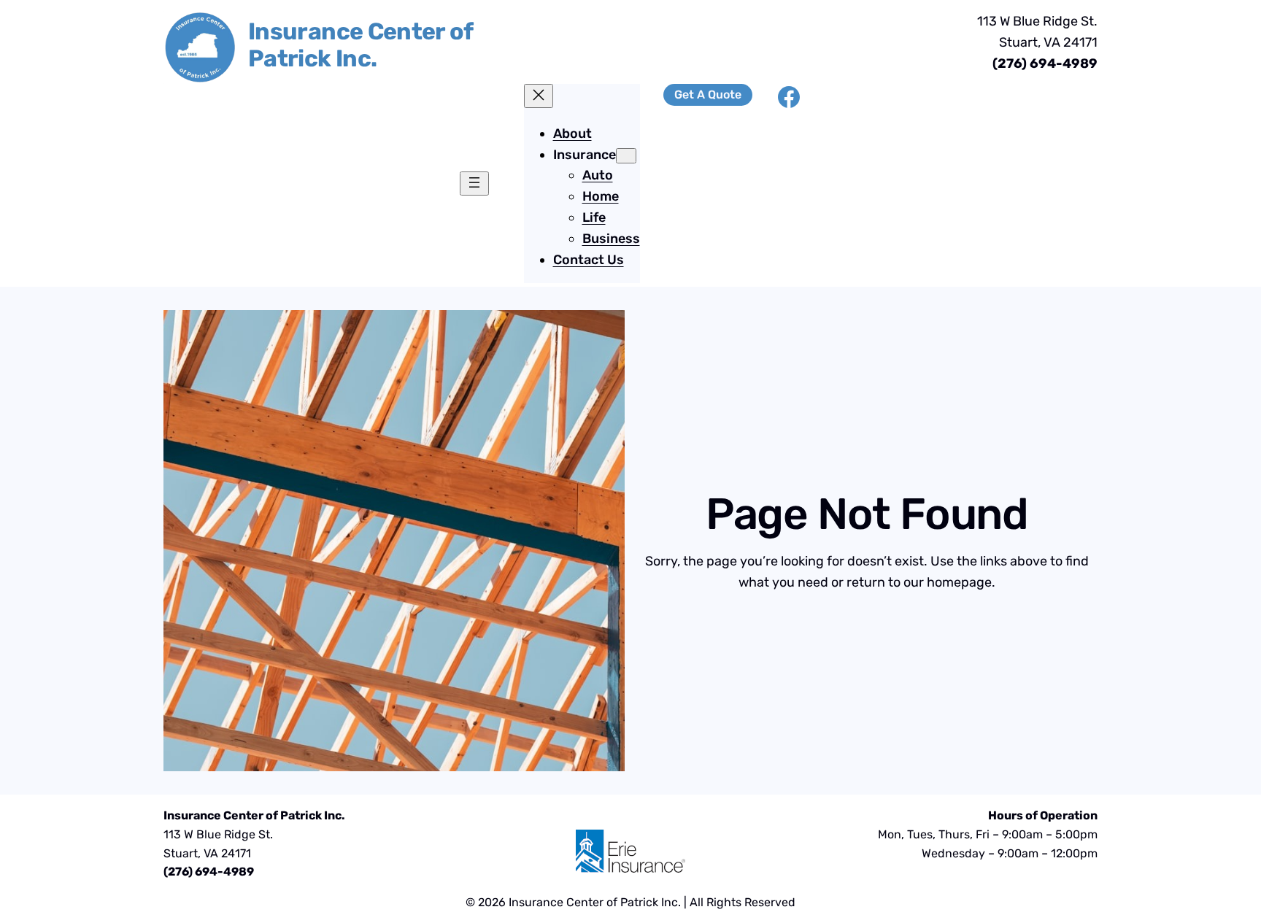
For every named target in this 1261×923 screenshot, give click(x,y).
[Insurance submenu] (626, 155)
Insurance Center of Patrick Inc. (360, 45)
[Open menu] (474, 183)
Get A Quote (707, 94)
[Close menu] (538, 96)
